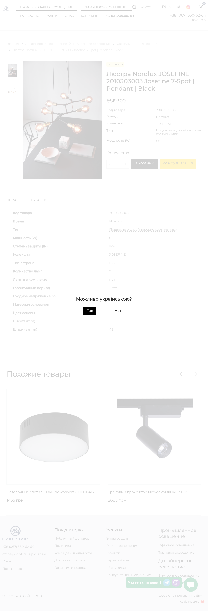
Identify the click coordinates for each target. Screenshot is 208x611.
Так (90, 310)
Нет (117, 310)
